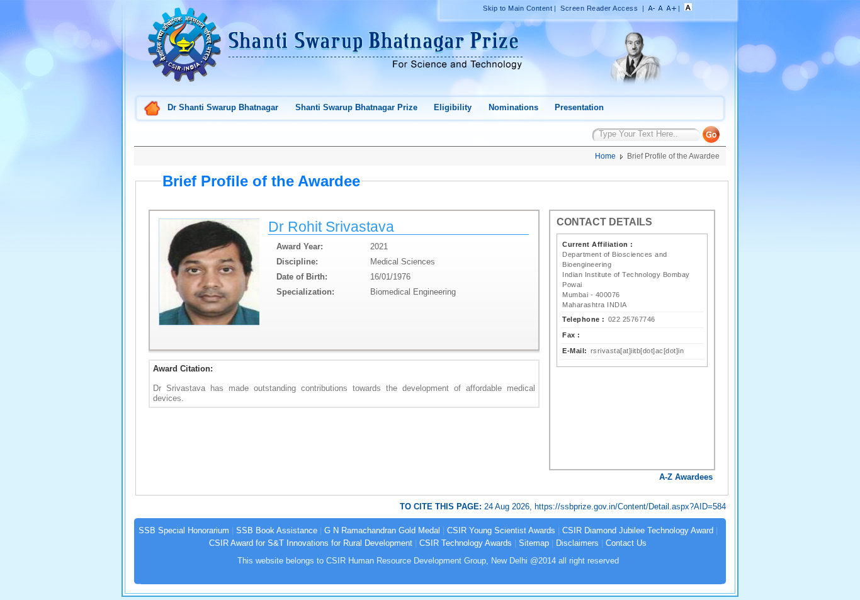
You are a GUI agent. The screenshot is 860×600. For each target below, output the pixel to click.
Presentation (579, 107)
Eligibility (453, 107)
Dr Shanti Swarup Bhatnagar (222, 107)
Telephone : (583, 319)
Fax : (571, 335)
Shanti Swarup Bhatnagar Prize (356, 107)
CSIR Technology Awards (465, 543)
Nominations (513, 107)
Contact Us (626, 543)
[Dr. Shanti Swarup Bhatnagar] (634, 85)
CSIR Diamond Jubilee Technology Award (639, 530)
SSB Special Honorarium (184, 530)
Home (152, 109)
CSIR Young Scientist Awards (501, 530)
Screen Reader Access (599, 8)
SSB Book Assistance (276, 530)
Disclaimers (577, 543)
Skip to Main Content (517, 8)
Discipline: (297, 261)
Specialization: (305, 292)
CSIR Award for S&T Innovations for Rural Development (310, 543)
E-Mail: (574, 350)
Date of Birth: (301, 276)
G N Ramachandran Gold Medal (382, 530)
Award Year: (299, 246)
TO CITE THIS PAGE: (442, 506)
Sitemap (534, 543)
